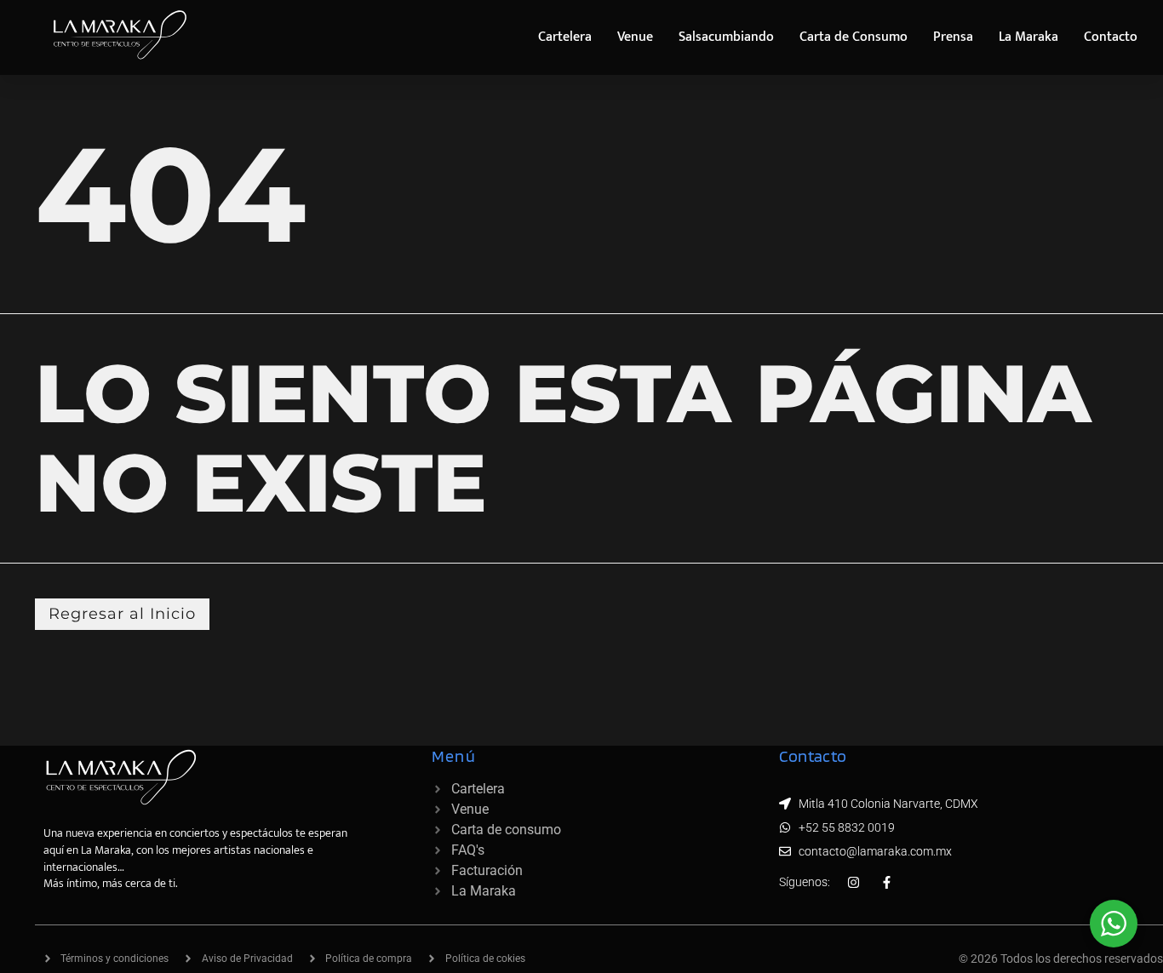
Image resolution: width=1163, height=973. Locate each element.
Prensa (953, 37)
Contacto (1110, 37)
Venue (635, 37)
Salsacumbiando (726, 37)
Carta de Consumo (853, 37)
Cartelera (565, 37)
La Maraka (1028, 37)
